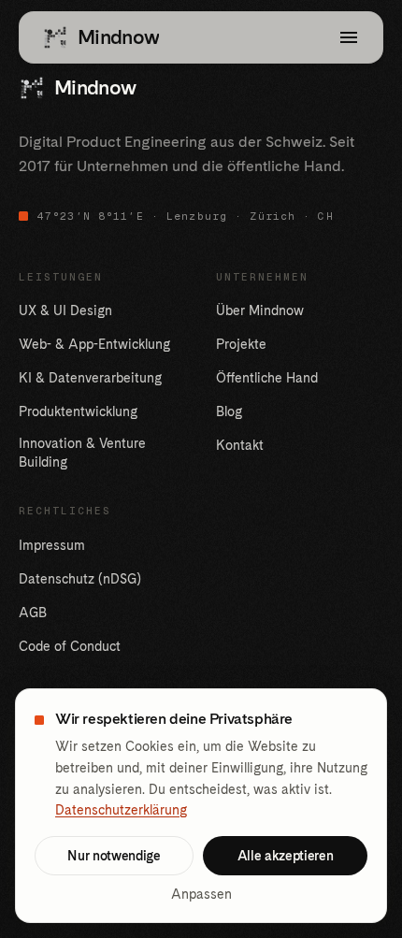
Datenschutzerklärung (121, 809)
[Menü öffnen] (348, 37)
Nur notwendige (113, 855)
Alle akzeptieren (285, 855)
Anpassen (201, 894)
